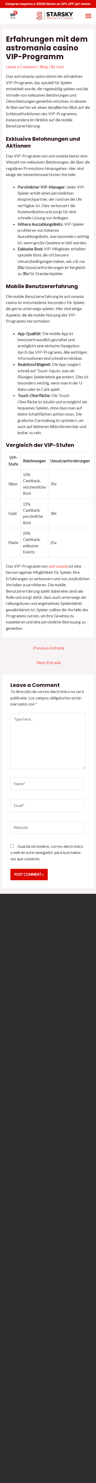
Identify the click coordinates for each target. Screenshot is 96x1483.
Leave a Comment (21, 67)
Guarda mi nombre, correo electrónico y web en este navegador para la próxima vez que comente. (46, 852)
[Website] (46, 828)
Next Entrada (49, 662)
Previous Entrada (48, 648)
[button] (88, 16)
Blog (44, 67)
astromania (58, 566)
